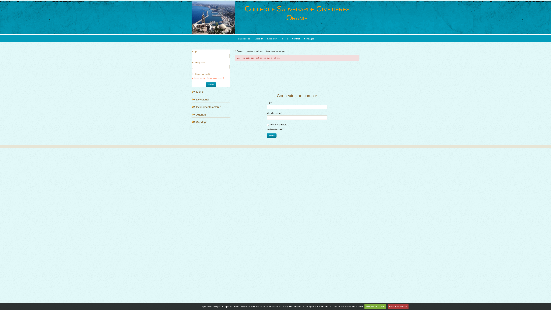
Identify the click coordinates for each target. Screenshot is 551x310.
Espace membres (254, 51)
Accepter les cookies (375, 306)
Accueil (240, 51)
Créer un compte (198, 78)
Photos (284, 39)
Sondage (201, 122)
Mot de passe (198, 62)
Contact (296, 39)
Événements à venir (208, 107)
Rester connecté (202, 74)
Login (194, 52)
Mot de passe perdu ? (215, 78)
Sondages (309, 39)
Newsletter (202, 99)
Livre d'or (272, 39)
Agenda (259, 39)
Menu (199, 92)
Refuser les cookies (398, 306)
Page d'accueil (244, 39)
